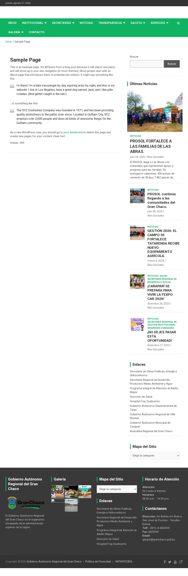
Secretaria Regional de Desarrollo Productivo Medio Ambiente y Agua (117, 521)
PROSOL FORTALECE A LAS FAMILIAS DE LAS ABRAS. (151, 146)
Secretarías (61, 23)
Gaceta (136, 23)
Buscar (134, 56)
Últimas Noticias (143, 84)
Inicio (12, 23)
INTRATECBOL (124, 561)
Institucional (32, 23)
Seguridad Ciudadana (160, 328)
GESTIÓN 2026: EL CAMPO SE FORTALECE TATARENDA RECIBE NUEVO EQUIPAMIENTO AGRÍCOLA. (163, 243)
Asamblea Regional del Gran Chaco (151, 431)
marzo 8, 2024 (155, 260)
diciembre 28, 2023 (158, 303)
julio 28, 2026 (137, 156)
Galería (14, 32)
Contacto (36, 32)
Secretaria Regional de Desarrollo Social (162, 280)
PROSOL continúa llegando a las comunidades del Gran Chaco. (161, 200)
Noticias (86, 23)
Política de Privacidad (98, 561)
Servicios (158, 23)
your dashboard (73, 132)
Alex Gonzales (155, 156)
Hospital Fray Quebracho (145, 401)
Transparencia (110, 23)
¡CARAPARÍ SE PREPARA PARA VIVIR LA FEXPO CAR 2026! (160, 292)
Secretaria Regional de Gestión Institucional (162, 323)
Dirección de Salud (141, 396)
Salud (163, 276)
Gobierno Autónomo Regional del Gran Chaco (54, 561)
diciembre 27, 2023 (158, 345)
